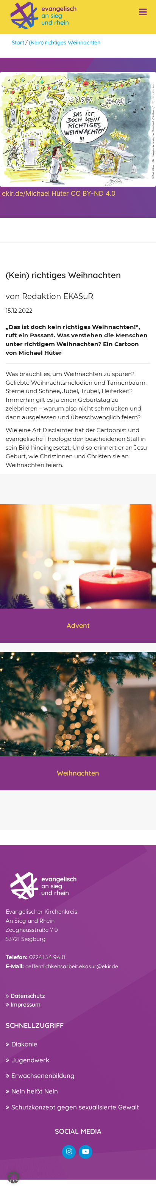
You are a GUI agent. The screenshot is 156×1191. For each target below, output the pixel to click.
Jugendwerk (29, 1060)
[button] (13, 1177)
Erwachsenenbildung (42, 1075)
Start (18, 42)
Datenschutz (27, 995)
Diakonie (23, 1044)
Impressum (25, 1004)
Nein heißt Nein (33, 1091)
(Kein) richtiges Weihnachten (64, 42)
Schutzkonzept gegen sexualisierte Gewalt (74, 1107)
